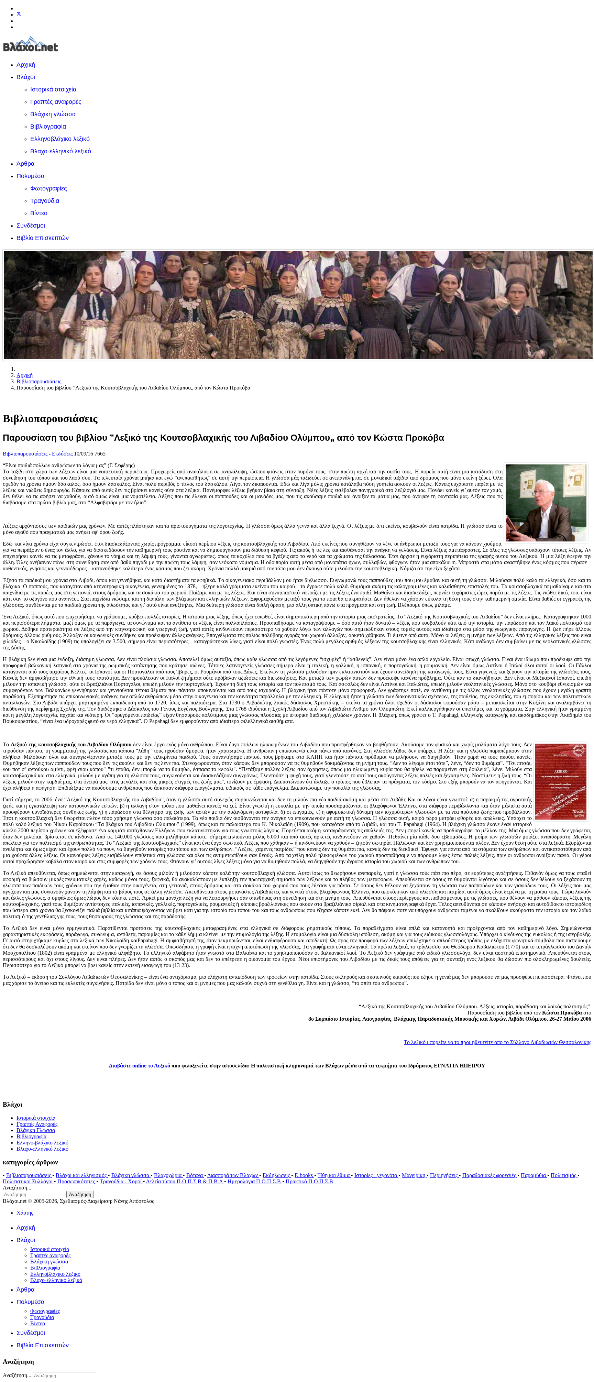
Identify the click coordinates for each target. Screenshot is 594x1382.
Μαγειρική (414, 1175)
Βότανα (195, 1175)
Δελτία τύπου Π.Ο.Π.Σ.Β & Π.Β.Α (185, 1181)
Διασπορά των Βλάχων (233, 1175)
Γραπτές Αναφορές (36, 1124)
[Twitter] (18, 15)
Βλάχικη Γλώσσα (35, 1130)
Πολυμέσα (30, 176)
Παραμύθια (534, 1175)
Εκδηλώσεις (277, 1175)
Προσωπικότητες (76, 1181)
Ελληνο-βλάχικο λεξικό (42, 1142)
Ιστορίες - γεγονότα (376, 1175)
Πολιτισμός (564, 1175)
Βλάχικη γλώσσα (53, 114)
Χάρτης (24, 1213)
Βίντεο (38, 213)
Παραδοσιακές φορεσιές (489, 1175)
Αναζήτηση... (17, 1188)
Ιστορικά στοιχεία (53, 89)
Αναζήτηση (80, 1194)
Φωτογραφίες (48, 188)
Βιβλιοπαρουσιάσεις (29, 1175)
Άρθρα (25, 163)
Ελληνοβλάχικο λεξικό (60, 138)
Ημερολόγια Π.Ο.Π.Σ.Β (255, 1181)
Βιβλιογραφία (48, 126)
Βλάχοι (25, 77)
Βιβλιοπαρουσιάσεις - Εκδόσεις (38, 454)
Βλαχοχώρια (168, 1175)
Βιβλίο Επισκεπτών (42, 237)
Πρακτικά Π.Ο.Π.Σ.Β (309, 1181)
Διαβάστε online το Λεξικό (139, 1065)
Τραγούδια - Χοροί (121, 1181)
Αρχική (25, 64)
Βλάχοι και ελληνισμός (82, 1175)
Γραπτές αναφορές (55, 101)
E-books (304, 1175)
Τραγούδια (44, 200)
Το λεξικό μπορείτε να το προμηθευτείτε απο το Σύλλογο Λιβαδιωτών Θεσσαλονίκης (497, 1042)
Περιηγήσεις (444, 1175)
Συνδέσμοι (30, 225)
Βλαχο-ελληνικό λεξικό (60, 151)
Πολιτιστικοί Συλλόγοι (28, 1181)
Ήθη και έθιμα (334, 1175)
